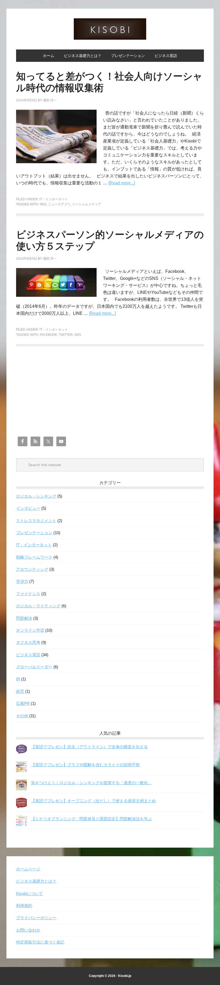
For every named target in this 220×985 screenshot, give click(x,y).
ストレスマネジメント (36, 520)
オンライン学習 (30, 630)
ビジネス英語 (28, 654)
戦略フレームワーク (34, 557)
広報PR (23, 703)
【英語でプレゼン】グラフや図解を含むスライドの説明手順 (85, 764)
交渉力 (22, 581)
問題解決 (24, 618)
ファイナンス (28, 593)
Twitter (66, 335)
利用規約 (24, 905)
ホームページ (28, 869)
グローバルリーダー (34, 667)
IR (18, 679)
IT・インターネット (53, 199)
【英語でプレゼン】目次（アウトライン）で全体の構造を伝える (89, 746)
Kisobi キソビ (110, 29)
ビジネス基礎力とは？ (36, 881)
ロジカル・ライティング (38, 606)
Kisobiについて (29, 893)
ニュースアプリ (59, 204)
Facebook (48, 335)
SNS (43, 204)
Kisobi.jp (124, 976)
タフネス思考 (28, 642)
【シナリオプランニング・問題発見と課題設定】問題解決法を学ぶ (91, 818)
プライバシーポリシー (36, 917)
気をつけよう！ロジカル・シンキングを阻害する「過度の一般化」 (91, 782)
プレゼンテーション (34, 532)
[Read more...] (121, 183)
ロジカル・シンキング (36, 496)
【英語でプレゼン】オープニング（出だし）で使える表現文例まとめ (93, 800)
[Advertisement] (110, 396)
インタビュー (28, 508)
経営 (20, 691)
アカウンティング (32, 569)
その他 (22, 715)
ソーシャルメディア (86, 204)
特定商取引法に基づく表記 (40, 942)
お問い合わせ (28, 930)
